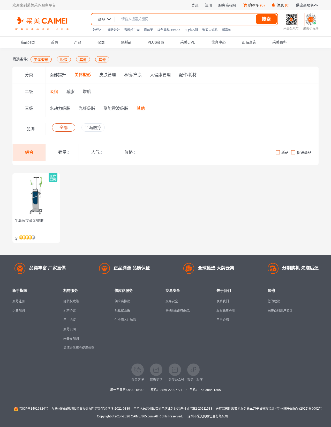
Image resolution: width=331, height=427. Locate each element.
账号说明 (69, 329)
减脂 (70, 91)
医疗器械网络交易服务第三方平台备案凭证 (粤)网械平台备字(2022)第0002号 (269, 408)
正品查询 (249, 42)
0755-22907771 (171, 390)
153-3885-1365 (210, 390)
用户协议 (69, 320)
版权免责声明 (225, 310)
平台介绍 (222, 320)
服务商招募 (227, 5)
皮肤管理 (107, 75)
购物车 (256, 5)
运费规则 (18, 310)
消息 (283, 5)
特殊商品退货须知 (178, 310)
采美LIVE (187, 42)
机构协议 (69, 310)
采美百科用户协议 (280, 310)
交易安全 (172, 301)
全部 (63, 127)
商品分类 (27, 42)
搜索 (266, 19)
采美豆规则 (71, 338)
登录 (195, 5)
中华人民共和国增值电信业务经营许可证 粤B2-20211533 (172, 408)
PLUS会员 (156, 42)
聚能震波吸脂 (115, 108)
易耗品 (126, 42)
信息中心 (218, 42)
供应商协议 (122, 301)
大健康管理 (160, 75)
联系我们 (222, 301)
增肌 (87, 91)
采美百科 (279, 42)
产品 (77, 42)
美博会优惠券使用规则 (78, 348)
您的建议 (274, 301)
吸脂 (54, 91)
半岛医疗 (93, 127)
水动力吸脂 (60, 108)
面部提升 (58, 75)
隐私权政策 (71, 301)
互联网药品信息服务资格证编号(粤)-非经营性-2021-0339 (90, 408)
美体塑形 (82, 75)
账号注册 (18, 301)
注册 (208, 5)
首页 (54, 42)
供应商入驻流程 (125, 320)
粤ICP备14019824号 (33, 408)
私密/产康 (133, 75)
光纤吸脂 (87, 108)
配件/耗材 (188, 75)
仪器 (101, 42)
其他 (141, 108)
